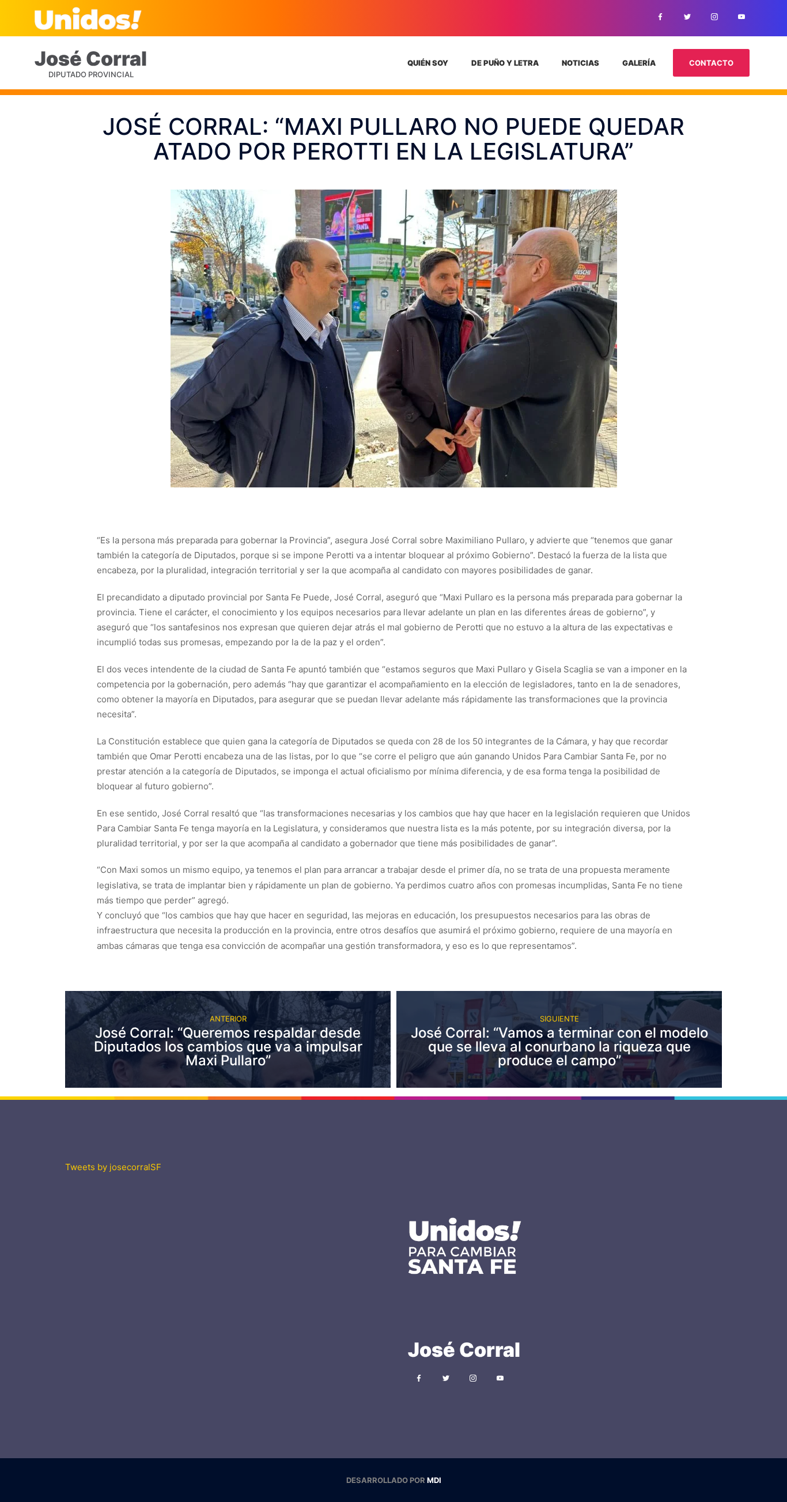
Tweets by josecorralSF (113, 1167)
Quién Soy (427, 62)
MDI (434, 1480)
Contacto (711, 62)
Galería (639, 62)
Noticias (580, 62)
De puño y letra (505, 62)
